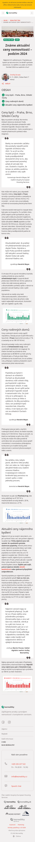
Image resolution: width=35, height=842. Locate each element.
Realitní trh (15, 20)
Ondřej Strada (15, 75)
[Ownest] (25, 813)
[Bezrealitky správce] (17, 820)
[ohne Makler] (10, 807)
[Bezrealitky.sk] (24, 802)
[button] (5, 20)
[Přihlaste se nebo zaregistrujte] (31, 13)
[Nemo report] (13, 813)
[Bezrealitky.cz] (10, 802)
